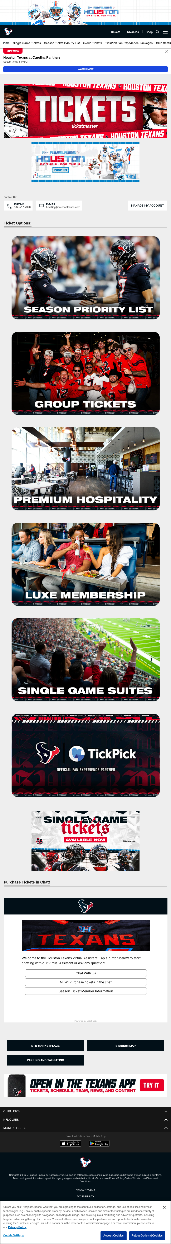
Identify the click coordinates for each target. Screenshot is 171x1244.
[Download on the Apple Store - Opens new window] (70, 1143)
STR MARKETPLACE (45, 1045)
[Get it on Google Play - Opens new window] (99, 1145)
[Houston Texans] (85, 1163)
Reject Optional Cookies (147, 1235)
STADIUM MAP (126, 1045)
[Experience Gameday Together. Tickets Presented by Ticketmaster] (85, 111)
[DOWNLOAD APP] (85, 1085)
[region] (85, 1222)
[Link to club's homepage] (8, 30)
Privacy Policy (85, 1189)
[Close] (166, 51)
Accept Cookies (113, 1235)
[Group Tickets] (85, 378)
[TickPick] (85, 759)
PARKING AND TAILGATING (45, 1060)
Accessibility (85, 1196)
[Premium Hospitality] (85, 473)
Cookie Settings (13, 1235)
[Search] (157, 32)
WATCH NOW (85, 69)
